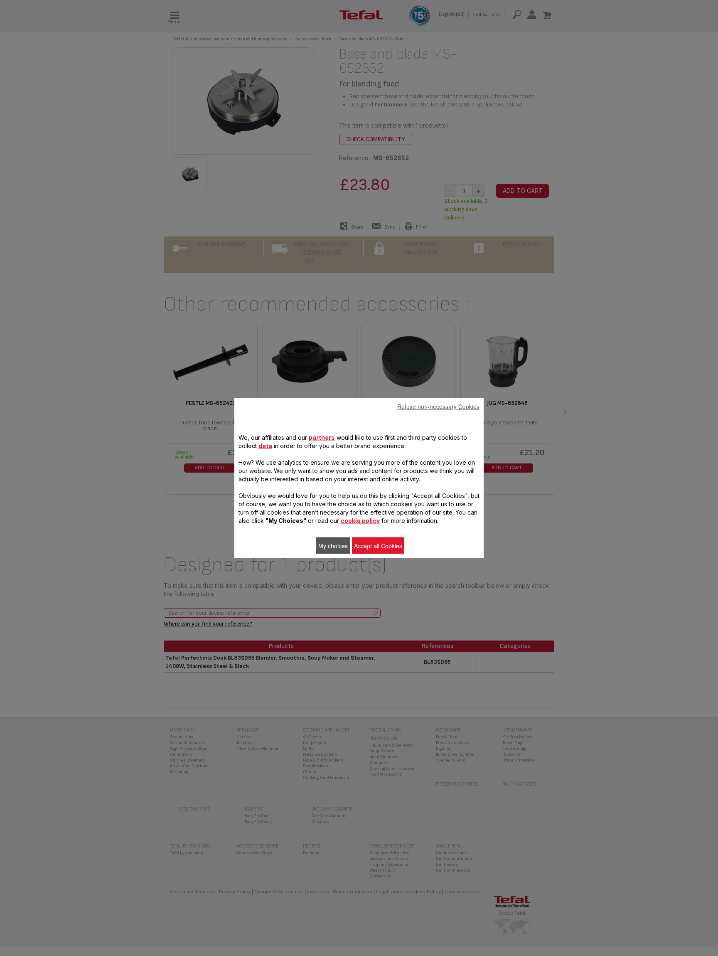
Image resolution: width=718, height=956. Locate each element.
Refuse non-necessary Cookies (438, 406)
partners (322, 437)
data (265, 445)
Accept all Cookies (378, 546)
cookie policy (360, 520)
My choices (333, 546)
